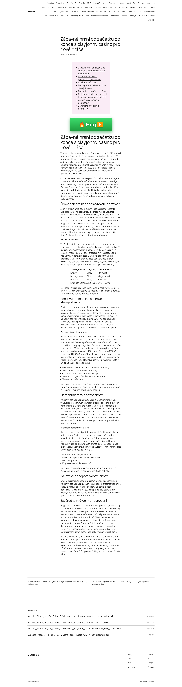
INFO (140, 7)
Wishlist (151, 16)
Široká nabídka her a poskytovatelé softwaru (89, 78)
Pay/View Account (87, 11)
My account (63, 11)
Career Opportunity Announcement (117, 3)
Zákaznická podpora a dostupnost (88, 101)
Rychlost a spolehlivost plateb (92, 97)
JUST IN (146, 7)
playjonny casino (98, 196)
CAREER (98, 3)
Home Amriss (131, 7)
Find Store (88, 7)
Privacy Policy (109, 11)
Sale (67, 16)
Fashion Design (62, 7)
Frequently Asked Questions (105, 7)
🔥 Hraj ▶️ (91, 124)
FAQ (52, 7)
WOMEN (151, 20)
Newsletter (74, 11)
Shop (87, 16)
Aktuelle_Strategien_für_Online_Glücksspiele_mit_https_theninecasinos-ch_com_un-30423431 (74, 628)
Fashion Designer (76, 7)
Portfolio (99, 11)
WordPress (151, 681)
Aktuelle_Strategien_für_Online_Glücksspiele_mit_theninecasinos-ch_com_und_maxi (70, 616)
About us (50, 3)
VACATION (143, 16)
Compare (151, 3)
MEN (55, 11)
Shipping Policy (77, 16)
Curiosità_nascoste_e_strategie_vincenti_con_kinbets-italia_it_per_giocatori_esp (68, 635)
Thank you (133, 16)
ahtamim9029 (71, 54)
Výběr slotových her (87, 82)
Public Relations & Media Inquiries (142, 11)
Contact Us (44, 7)
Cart (134, 3)
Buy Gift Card (88, 3)
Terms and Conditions (99, 16)
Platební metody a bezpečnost (92, 94)
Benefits (78, 3)
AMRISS (31, 11)
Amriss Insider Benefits (64, 3)
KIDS (153, 7)
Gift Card (121, 7)
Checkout (142, 3)
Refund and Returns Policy (54, 16)
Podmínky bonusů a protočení (92, 91)
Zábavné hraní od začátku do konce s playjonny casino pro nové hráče (91, 70)
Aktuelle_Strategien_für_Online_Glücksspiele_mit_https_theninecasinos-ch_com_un (69, 622)
